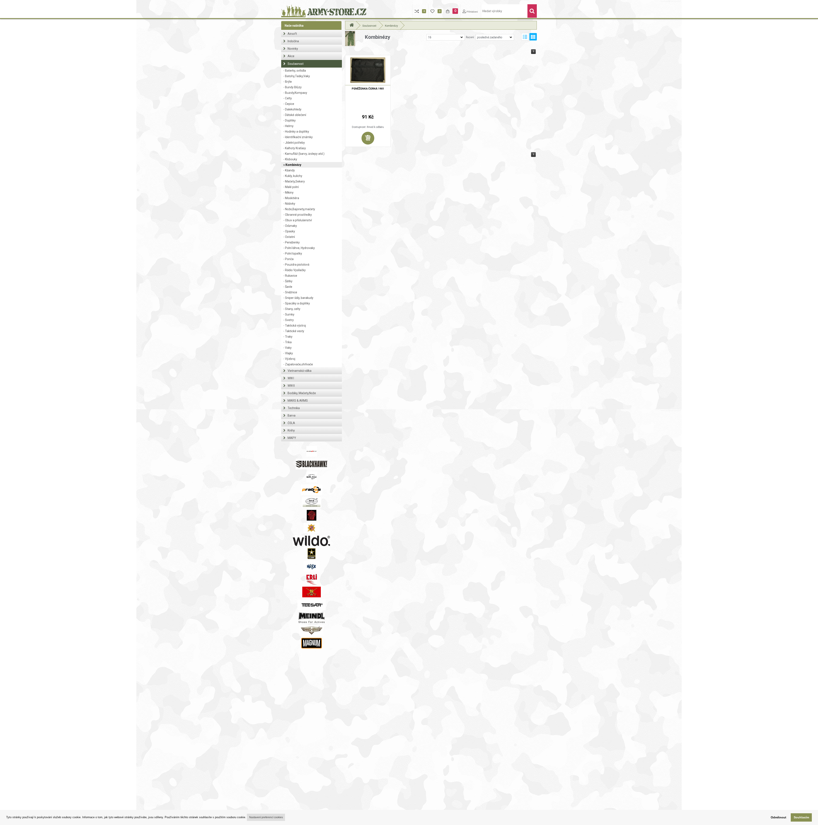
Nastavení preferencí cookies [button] (266, 817)
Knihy (291, 430)
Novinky (293, 48)
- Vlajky (288, 353)
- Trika (287, 342)
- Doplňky (289, 120)
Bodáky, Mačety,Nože (302, 393)
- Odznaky (290, 225)
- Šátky (287, 281)
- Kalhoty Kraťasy (294, 148)
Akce (291, 56)
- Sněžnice (290, 292)
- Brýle (287, 81)
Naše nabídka (294, 25)
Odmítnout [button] (778, 817)
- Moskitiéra (291, 198)
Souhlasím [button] (801, 817)
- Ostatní (289, 237)
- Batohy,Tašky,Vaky (296, 76)
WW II (291, 385)
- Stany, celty (291, 309)
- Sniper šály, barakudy (298, 298)
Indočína (293, 41)
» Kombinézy (292, 164)
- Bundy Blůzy (292, 87)
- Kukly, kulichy (292, 176)
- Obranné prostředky (297, 214)
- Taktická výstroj (294, 325)
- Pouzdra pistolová (296, 264)
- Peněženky (291, 242)
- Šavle (287, 286)
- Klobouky (290, 159)
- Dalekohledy (292, 109)
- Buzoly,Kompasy (295, 92)
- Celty (287, 98)
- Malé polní (291, 187)
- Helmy (288, 126)
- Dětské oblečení (294, 115)
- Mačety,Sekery (294, 181)
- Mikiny (288, 192)
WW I (291, 378)
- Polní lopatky (292, 253)
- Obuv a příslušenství (297, 220)
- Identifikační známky (298, 137)
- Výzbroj (289, 358)
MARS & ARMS (298, 400)
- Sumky (288, 314)
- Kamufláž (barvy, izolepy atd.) (303, 153)
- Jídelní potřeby (294, 142)
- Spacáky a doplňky (296, 303)
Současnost (296, 63)
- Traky (287, 336)
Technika (294, 408)
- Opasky (289, 231)
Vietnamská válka (299, 370)
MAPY (292, 438)
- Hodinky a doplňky (296, 131)
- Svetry (288, 320)
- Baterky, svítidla (294, 70)
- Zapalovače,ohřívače (298, 364)
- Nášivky (289, 203)
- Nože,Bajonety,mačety (299, 209)
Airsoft (292, 33)
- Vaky (287, 347)
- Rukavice (290, 275)
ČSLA (291, 423)
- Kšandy (289, 170)
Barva (291, 415)
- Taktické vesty (293, 331)
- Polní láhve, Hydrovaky (299, 248)
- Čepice (288, 104)
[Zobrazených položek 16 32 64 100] (445, 37)
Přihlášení (472, 11)
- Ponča (288, 259)
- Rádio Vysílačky (294, 270)
